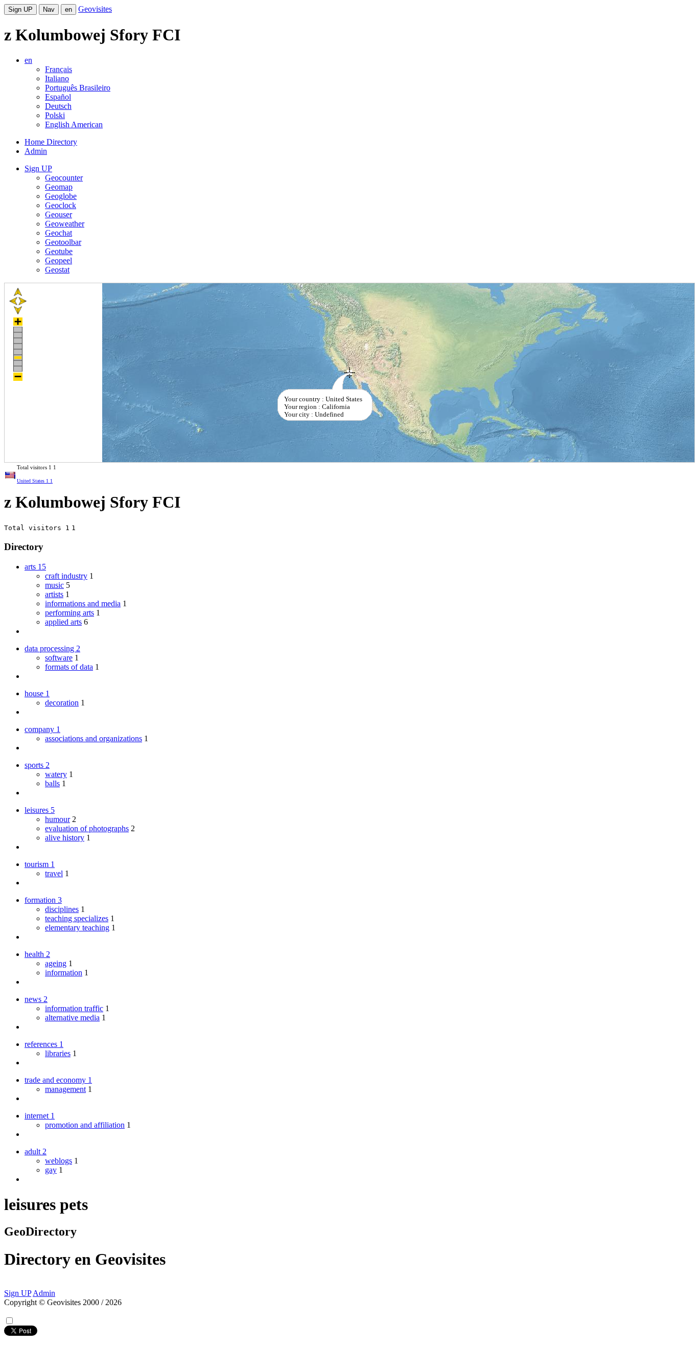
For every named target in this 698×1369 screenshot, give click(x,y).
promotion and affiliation (85, 1125)
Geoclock (60, 205)
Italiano (57, 78)
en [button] (28, 60)
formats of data (69, 667)
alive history (64, 837)
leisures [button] (40, 810)
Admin (36, 151)
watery (56, 774)
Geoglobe (61, 196)
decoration (62, 702)
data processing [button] (52, 648)
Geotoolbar (63, 242)
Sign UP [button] (38, 168)
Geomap (59, 186)
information (63, 972)
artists (54, 594)
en (68, 9)
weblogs (58, 1160)
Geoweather (64, 223)
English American (74, 124)
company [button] (42, 729)
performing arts (69, 612)
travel (54, 873)
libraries (58, 1053)
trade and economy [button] (58, 1080)
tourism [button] (40, 864)
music (54, 585)
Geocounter (64, 177)
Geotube (59, 251)
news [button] (36, 999)
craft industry (66, 576)
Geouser (58, 214)
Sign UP (20, 9)
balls (52, 783)
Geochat (58, 233)
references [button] (44, 1044)
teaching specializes (76, 918)
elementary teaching (77, 927)
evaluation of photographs (87, 828)
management (65, 1089)
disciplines (62, 909)
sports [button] (37, 765)
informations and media (83, 603)
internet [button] (40, 1115)
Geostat (57, 269)
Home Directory (51, 142)
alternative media (72, 1017)
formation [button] (43, 900)
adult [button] (35, 1151)
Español (58, 97)
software (59, 657)
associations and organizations (93, 738)
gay (51, 1170)
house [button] (37, 693)
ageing (55, 963)
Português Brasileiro (77, 87)
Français (58, 69)
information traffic (74, 1008)
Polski (55, 115)
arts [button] (35, 566)
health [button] (37, 954)
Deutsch (58, 106)
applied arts (63, 622)
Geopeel (58, 260)
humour (57, 819)
